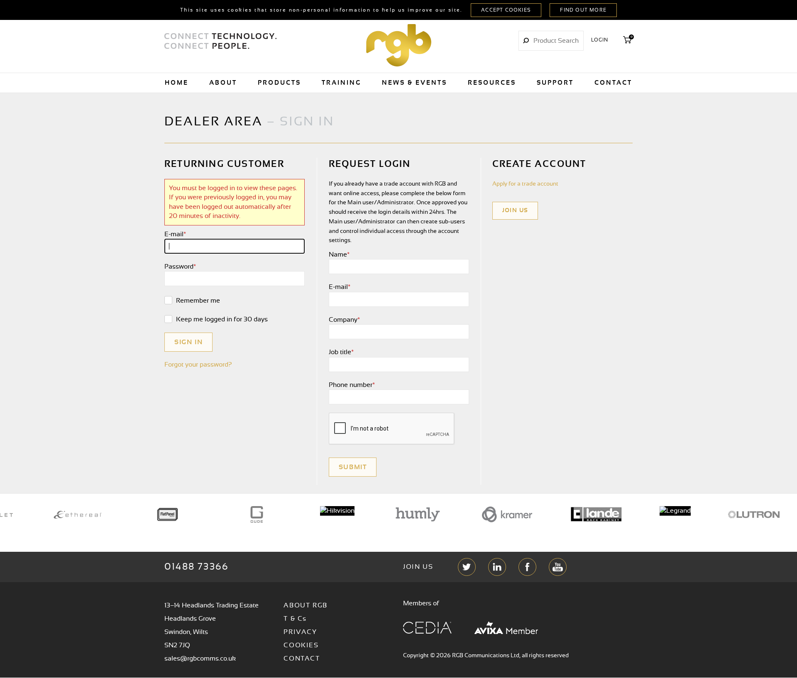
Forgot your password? (198, 364)
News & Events (414, 83)
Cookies (301, 645)
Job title (341, 352)
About (223, 83)
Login (600, 39)
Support (555, 83)
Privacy (300, 632)
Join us (515, 210)
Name (339, 254)
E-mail (175, 234)
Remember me (197, 300)
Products (279, 83)
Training (341, 83)
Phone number (352, 385)
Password (180, 266)
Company (344, 319)
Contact (613, 83)
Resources (492, 83)
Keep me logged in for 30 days (221, 319)
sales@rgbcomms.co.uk (200, 658)
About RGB (305, 605)
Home (176, 83)
